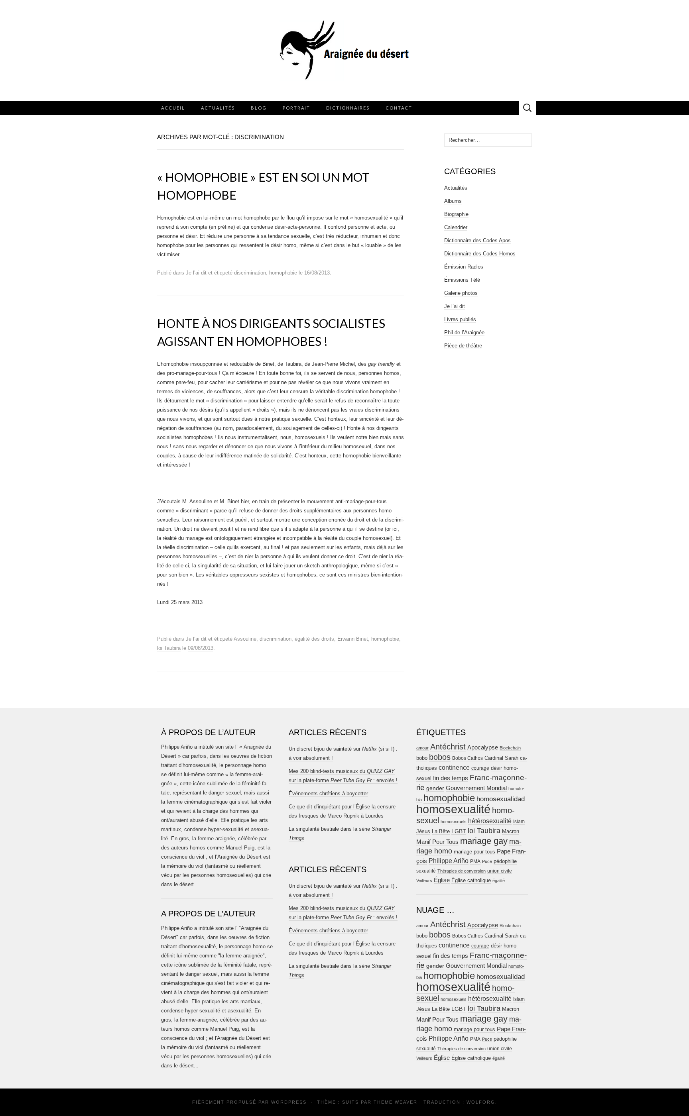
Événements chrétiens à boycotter (328, 793)
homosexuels (454, 821)
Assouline (245, 639)
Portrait (296, 107)
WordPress (289, 1102)
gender (435, 788)
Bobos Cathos (467, 758)
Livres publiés (460, 319)
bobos (440, 757)
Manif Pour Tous (437, 842)
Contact (399, 107)
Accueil (173, 107)
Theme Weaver (395, 1102)
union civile (499, 870)
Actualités (218, 107)
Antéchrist (448, 746)
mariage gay (484, 841)
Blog (259, 107)
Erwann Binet (352, 639)
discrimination (250, 273)
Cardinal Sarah (501, 758)
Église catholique (471, 880)
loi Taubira (169, 648)
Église (442, 880)
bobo (421, 758)
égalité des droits (314, 639)
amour (422, 747)
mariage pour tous (474, 852)
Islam (519, 821)
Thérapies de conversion (461, 871)
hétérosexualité (490, 820)
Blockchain (510, 747)
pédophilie (505, 861)
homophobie (283, 273)
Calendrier (455, 227)
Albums (453, 201)
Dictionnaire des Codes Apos (477, 240)
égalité (498, 880)
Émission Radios (463, 267)
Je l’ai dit (196, 273)
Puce (487, 861)
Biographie (456, 214)
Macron (510, 831)
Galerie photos (461, 293)
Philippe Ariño (449, 860)
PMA (475, 861)
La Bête (441, 831)
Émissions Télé (462, 280)
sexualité (426, 871)
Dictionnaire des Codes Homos (480, 254)
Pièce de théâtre (463, 346)
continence (454, 767)
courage (480, 768)
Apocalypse (482, 747)
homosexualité (453, 809)
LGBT (458, 831)
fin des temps (450, 778)
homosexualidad (500, 799)
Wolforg (481, 1102)
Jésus (423, 831)
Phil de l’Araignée (464, 332)
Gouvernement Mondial (476, 788)
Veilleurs (424, 880)
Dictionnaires (348, 107)
